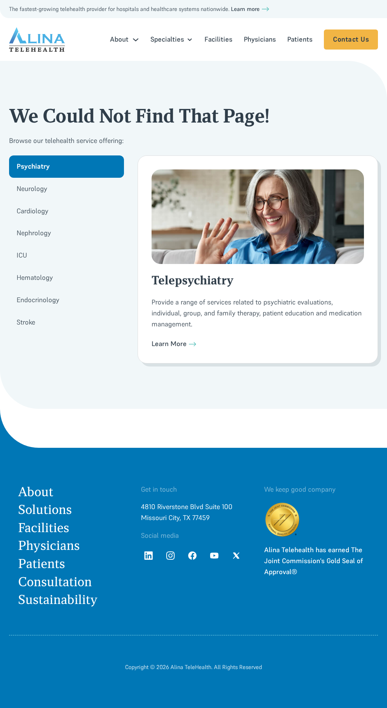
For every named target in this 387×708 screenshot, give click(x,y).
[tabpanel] (258, 259)
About (35, 492)
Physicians (260, 39)
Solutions (45, 509)
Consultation (55, 582)
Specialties (167, 39)
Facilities (218, 39)
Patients (300, 39)
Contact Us (351, 39)
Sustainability (58, 599)
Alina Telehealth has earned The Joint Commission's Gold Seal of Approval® (313, 560)
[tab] (66, 166)
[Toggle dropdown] (135, 39)
